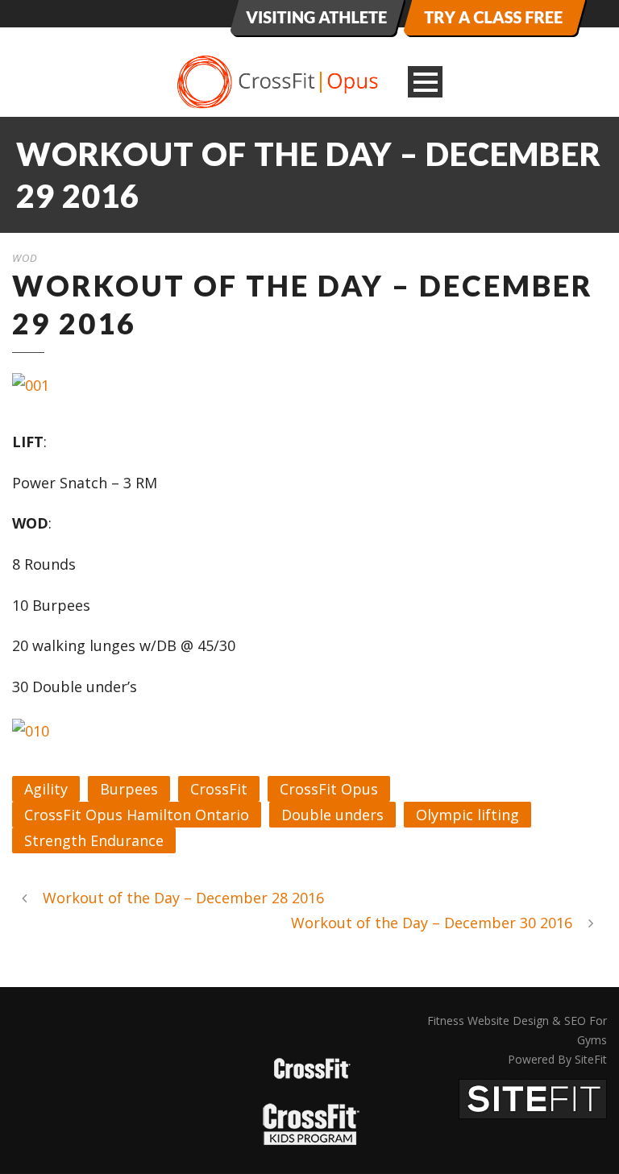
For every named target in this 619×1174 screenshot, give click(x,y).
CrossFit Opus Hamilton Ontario (136, 814)
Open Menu (425, 81)
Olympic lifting (467, 814)
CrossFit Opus (329, 789)
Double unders (332, 814)
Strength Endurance (94, 840)
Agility (46, 789)
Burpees (129, 789)
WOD (25, 258)
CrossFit (218, 789)
